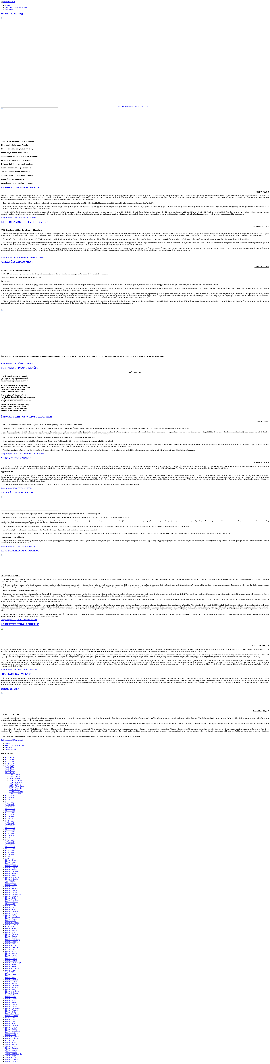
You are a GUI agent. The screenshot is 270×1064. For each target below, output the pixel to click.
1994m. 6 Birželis (11, 915)
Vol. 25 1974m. (10, 824)
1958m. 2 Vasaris (15, 776)
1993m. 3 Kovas (10, 887)
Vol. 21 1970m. (10, 816)
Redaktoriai (9, 9)
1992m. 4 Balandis (11, 866)
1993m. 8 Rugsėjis (11, 896)
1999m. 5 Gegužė (11, 1027)
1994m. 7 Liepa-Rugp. (12, 917)
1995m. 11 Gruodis (11, 947)
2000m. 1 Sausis (10, 1042)
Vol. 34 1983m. (10, 841)
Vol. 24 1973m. (10, 822)
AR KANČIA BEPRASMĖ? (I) (17, 261)
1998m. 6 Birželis (11, 1006)
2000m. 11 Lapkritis (11, 1059)
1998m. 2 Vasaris (11, 999)
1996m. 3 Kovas (10, 955)
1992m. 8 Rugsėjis (11, 873)
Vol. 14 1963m (10, 803)
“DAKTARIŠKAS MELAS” (16, 674)
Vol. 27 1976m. (10, 828)
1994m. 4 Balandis (11, 911)
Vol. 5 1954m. (10, 765)
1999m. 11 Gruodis (11, 1038)
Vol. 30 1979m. (10, 833)
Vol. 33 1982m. (10, 839)
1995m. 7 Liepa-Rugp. (12, 940)
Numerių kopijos (10, 749)
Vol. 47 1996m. (10, 949)
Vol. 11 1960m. (10, 797)
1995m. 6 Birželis (11, 938)
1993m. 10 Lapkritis (12, 900)
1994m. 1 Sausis (10, 906)
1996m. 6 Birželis (11, 961)
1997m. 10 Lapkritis (12, 991)
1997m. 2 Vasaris (11, 976)
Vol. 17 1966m (10, 809)
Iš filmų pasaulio (10, 688)
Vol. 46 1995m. (10, 926)
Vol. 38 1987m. (10, 849)
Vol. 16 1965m (10, 807)
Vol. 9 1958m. (10, 773)
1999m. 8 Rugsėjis (11, 1033)
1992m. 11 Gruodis (11, 879)
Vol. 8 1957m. (10, 771)
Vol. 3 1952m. (10, 761)
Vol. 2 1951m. (10, 759)
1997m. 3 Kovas (10, 978)
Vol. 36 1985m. (10, 845)
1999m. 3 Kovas (10, 1023)
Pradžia (7, 5)
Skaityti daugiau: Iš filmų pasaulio (12, 740)
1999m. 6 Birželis (11, 1029)
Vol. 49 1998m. (10, 995)
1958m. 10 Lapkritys (16, 792)
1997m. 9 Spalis (10, 989)
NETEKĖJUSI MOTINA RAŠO (18, 492)
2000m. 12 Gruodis (11, 1061)
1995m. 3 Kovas (10, 932)
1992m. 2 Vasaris (11, 862)
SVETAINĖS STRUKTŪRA (15, 745)
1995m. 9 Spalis (10, 943)
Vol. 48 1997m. (10, 972)
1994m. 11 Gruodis (11, 925)
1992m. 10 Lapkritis (12, 877)
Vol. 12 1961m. (10, 799)
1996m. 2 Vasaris (11, 953)
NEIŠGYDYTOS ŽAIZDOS (16, 458)
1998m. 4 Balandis (11, 1002)
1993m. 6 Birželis (11, 892)
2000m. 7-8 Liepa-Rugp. (13, 1054)
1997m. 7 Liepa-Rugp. (12, 985)
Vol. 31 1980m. (10, 835)
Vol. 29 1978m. (10, 831)
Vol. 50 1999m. (10, 1018)
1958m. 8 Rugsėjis (15, 788)
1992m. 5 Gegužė (11, 868)
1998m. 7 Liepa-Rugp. (12, 1008)
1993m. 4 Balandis (11, 888)
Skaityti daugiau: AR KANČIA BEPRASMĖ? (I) (17, 363)
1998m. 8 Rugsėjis (11, 1010)
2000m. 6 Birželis (11, 1052)
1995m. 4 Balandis (11, 934)
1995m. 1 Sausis (10, 928)
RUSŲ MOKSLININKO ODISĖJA (20, 550)
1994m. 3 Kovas (10, 909)
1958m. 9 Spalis (14, 790)
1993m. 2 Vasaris (11, 885)
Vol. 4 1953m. (10, 763)
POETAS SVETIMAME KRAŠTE (19, 367)
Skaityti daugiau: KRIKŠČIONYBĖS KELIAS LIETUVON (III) (23, 257)
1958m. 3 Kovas (14, 778)
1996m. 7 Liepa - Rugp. (13, 962)
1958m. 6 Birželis (15, 784)
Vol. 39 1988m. (10, 850)
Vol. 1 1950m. (10, 757)
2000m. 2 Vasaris (11, 1044)
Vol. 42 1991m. (10, 856)
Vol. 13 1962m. (10, 801)
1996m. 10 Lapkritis (12, 968)
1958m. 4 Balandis (15, 780)
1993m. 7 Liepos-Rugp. (13, 894)
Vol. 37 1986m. (10, 847)
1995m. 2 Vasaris (11, 930)
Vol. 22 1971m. (10, 818)
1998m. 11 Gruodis (11, 1016)
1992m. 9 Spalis (10, 875)
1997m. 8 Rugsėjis (11, 987)
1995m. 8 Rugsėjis (11, 942)
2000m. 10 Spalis (11, 1057)
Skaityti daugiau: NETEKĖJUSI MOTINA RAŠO (18, 546)
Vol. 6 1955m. (10, 767)
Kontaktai (8, 747)
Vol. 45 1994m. (10, 904)
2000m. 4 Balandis (11, 1048)
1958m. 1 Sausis (14, 775)
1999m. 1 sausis (10, 1019)
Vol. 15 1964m (10, 805)
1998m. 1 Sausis (10, 997)
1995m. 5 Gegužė (11, 936)
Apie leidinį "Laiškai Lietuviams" (16, 7)
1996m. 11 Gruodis (11, 970)
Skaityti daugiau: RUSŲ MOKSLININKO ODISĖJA (19, 620)
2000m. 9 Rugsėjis (11, 1056)
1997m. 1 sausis (10, 974)
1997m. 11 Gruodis (11, 993)
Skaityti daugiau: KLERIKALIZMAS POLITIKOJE (18, 217)
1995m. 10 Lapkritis (12, 945)
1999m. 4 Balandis (11, 1025)
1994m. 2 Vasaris (11, 907)
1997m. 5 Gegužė (11, 981)
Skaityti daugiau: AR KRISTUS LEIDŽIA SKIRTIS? (19, 669)
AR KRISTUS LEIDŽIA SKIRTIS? (20, 624)
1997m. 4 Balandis (11, 980)
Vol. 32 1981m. (10, 837)
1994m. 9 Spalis (10, 921)
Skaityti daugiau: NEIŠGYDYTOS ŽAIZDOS (16, 488)
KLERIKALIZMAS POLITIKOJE (20, 187)
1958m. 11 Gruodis (15, 793)
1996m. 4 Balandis (11, 957)
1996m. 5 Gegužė (11, 959)
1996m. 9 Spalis (10, 966)
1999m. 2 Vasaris (11, 1021)
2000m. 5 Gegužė (11, 1050)
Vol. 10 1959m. (10, 795)
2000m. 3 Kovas (10, 1046)
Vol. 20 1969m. (10, 814)
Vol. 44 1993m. (10, 881)
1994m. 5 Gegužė (11, 913)
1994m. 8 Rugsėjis (11, 919)
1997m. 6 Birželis (11, 983)
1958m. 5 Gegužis (15, 782)
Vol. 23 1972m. (10, 820)
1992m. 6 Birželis (11, 869)
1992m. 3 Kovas (10, 864)
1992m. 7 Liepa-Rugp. (12, 871)
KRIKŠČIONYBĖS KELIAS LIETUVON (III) (26, 222)
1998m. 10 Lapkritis (12, 1014)
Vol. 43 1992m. (10, 858)
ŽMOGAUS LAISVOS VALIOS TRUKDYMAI (26, 416)
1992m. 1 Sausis (10, 860)
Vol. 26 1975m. (10, 826)
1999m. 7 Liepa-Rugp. (12, 1031)
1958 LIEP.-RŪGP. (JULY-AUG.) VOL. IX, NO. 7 (134, 106)
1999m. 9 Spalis (10, 1035)
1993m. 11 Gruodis (11, 902)
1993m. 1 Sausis (10, 883)
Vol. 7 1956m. (10, 769)
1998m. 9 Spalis (10, 1012)
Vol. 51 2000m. (10, 1040)
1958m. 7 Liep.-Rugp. (12, 13)
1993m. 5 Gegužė (11, 890)
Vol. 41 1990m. (10, 854)
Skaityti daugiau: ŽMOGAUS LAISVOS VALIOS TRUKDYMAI (23, 454)
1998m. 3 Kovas (10, 1000)
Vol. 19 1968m (10, 812)
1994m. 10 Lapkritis (12, 923)
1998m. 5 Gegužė (11, 1004)
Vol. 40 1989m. (10, 852)
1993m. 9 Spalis (10, 898)
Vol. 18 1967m (10, 811)
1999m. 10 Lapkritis (12, 1037)
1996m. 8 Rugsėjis (11, 964)
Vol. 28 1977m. (10, 830)
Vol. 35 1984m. (10, 843)
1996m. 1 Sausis (10, 951)
